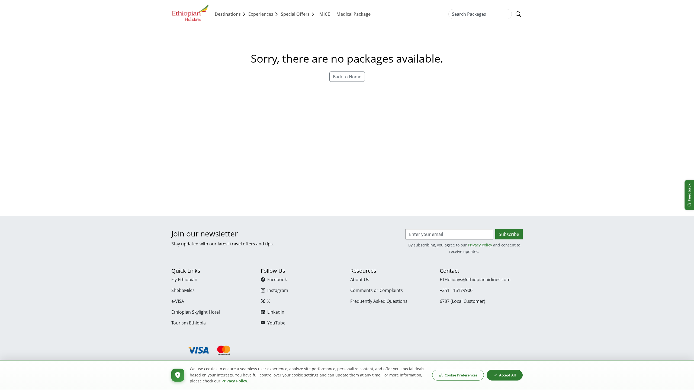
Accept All (507, 375)
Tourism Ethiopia (188, 323)
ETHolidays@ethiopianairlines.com (475, 279)
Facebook (277, 279)
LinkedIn (275, 312)
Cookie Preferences (460, 375)
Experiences (260, 14)
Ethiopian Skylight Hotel (195, 312)
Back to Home (347, 77)
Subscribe (509, 234)
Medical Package (353, 14)
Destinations (228, 14)
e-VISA (177, 301)
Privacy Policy (480, 245)
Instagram (277, 290)
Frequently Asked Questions (378, 301)
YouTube (276, 323)
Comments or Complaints (376, 290)
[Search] (518, 14)
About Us (359, 279)
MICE (324, 14)
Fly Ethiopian (184, 279)
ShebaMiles (183, 290)
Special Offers (295, 14)
